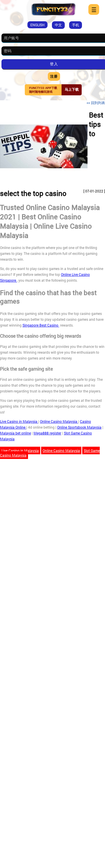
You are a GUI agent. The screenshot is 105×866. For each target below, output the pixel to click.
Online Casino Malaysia (59, 421)
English (37, 24)
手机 (75, 24)
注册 (54, 76)
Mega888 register (47, 433)
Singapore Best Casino (40, 325)
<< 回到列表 (96, 102)
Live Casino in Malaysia (19, 421)
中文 (58, 24)
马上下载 (72, 89)
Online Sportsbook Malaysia (79, 427)
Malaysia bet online (15, 433)
